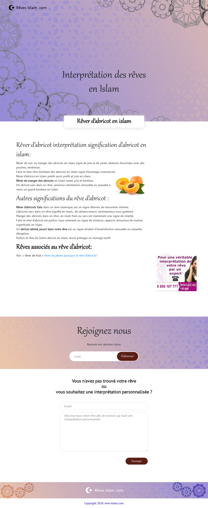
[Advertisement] (104, 46)
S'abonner (127, 356)
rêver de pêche (53, 255)
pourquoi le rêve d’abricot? (80, 255)
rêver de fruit (33, 255)
